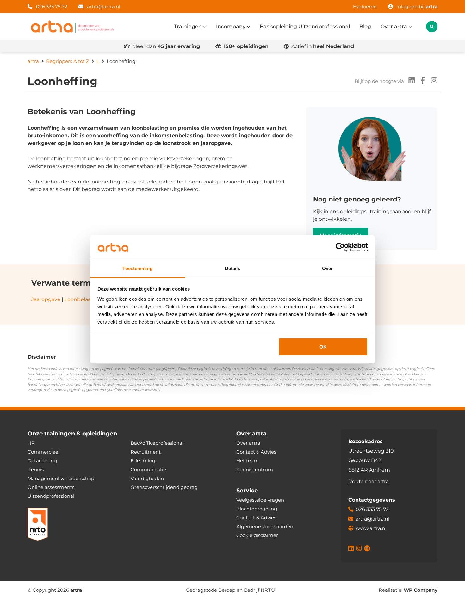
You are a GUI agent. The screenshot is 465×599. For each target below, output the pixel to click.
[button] (431, 26)
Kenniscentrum (254, 469)
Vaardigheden (147, 478)
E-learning (143, 461)
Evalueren (365, 6)
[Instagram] (431, 81)
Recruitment (146, 452)
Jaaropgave (45, 299)
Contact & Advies (256, 452)
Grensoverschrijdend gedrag (164, 487)
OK (323, 346)
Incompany (231, 26)
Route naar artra (368, 482)
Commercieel (43, 452)
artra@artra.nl (103, 6)
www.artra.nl (371, 528)
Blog (365, 26)
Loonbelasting (83, 299)
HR (31, 443)
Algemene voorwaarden (264, 526)
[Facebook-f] (420, 81)
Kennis (36, 469)
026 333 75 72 (51, 6)
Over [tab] (327, 268)
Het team (247, 461)
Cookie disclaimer (257, 535)
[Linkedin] (409, 81)
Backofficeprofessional (157, 443)
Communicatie (148, 469)
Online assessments (51, 487)
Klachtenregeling (256, 509)
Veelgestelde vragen (260, 500)
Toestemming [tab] (137, 268)
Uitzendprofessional (51, 496)
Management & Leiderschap (61, 478)
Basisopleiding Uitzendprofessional (305, 26)
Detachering (42, 461)
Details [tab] (232, 268)
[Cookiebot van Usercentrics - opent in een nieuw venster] (340, 247)
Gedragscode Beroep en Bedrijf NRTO (230, 590)
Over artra (394, 26)
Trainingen (188, 26)
